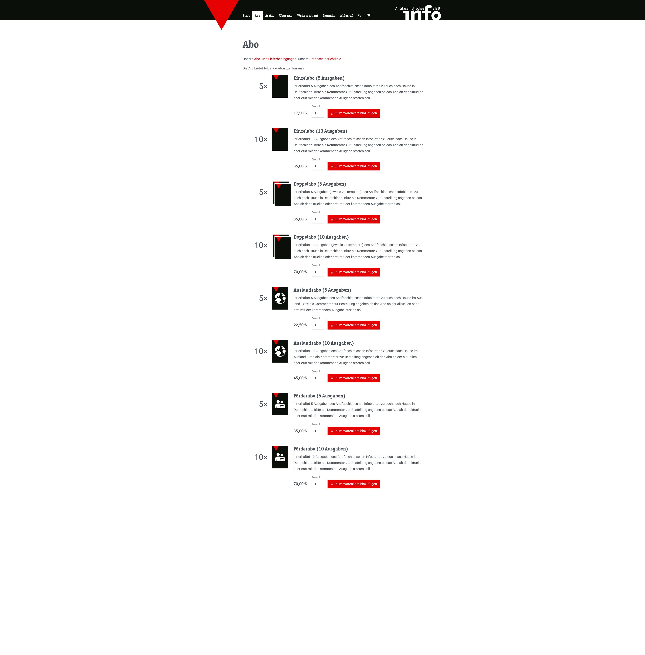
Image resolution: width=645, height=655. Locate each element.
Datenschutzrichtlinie (325, 59)
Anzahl (316, 106)
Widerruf (346, 16)
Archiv (269, 16)
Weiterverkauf (307, 16)
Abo (257, 16)
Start (246, 16)
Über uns (285, 16)
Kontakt (329, 16)
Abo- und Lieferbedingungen (275, 59)
